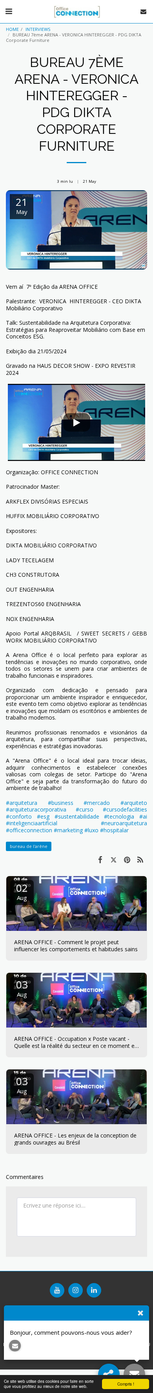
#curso (84, 809)
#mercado (97, 802)
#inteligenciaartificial (31, 823)
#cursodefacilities (125, 809)
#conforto (19, 816)
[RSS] (140, 859)
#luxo (91, 830)
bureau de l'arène (28, 846)
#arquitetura (21, 802)
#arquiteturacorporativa (36, 809)
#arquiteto (133, 802)
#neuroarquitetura (124, 823)
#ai (143, 816)
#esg (43, 816)
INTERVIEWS (38, 29)
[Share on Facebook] (100, 859)
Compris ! (125, 1384)
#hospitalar (114, 830)
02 (22, 891)
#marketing (68, 830)
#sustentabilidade (77, 816)
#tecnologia (119, 816)
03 (22, 987)
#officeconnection (29, 830)
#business (60, 802)
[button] (8, 11)
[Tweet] (113, 859)
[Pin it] (127, 859)
